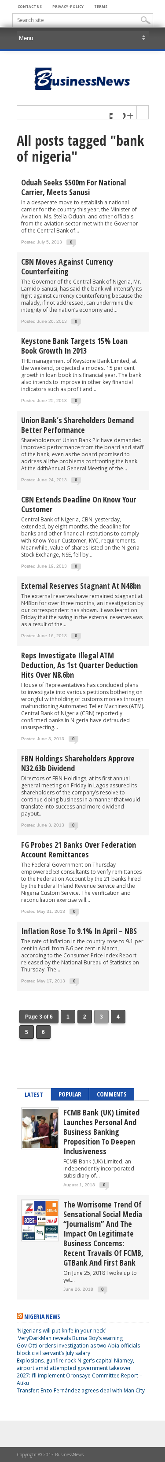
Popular (70, 1094)
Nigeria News (42, 1316)
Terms (100, 6)
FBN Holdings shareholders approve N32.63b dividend (78, 763)
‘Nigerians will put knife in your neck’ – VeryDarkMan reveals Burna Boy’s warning (70, 1334)
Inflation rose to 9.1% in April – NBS (79, 931)
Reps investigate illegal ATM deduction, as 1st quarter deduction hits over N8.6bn (79, 664)
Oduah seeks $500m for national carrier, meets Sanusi (73, 187)
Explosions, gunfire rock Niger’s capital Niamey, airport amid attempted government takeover (75, 1364)
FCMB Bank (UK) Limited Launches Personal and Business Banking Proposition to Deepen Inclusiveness (101, 1132)
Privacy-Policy (68, 6)
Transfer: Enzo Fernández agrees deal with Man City (81, 1390)
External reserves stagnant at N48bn (81, 586)
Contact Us (30, 6)
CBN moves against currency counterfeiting (67, 266)
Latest (34, 1094)
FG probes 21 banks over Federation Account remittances (78, 849)
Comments (112, 1094)
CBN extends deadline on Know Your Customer (78, 504)
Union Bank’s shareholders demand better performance (77, 425)
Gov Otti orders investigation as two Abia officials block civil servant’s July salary (78, 1349)
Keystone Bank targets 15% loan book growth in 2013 (74, 345)
